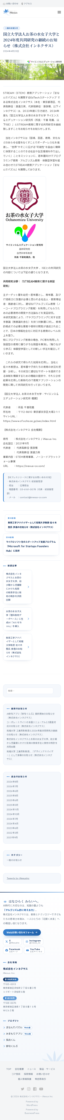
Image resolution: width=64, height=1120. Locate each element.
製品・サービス (47, 1069)
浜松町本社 (11, 979)
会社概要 (19, 1069)
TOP (8, 1069)
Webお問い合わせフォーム (20, 932)
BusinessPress (32, 1113)
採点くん (11, 1040)
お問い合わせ (12, 3)
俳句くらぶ (12, 1046)
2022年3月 (12, 833)
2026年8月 (12, 781)
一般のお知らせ (11, 28)
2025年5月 (12, 805)
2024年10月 (13, 814)
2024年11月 (13, 809)
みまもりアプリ (14, 1033)
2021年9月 (12, 837)
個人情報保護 (24, 1079)
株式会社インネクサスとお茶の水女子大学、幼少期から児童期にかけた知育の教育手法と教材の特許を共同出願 (32, 743)
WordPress (31, 1105)
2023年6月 (12, 828)
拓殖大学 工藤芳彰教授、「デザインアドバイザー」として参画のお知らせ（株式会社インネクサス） (30, 755)
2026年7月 (12, 786)
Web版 (27, 1028)
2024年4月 (12, 823)
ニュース (31, 1069)
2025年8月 (12, 795)
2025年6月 (12, 800)
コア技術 (15, 1074)
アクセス (28, 3)
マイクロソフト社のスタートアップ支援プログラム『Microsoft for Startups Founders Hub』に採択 (31, 546)
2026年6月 (12, 791)
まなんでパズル (14, 1027)
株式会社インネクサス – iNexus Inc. (36, 1096)
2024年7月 (12, 819)
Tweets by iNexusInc (18, 878)
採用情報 (28, 1074)
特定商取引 (40, 1079)
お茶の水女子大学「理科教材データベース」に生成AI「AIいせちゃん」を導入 (14, 618)
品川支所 (11, 998)
